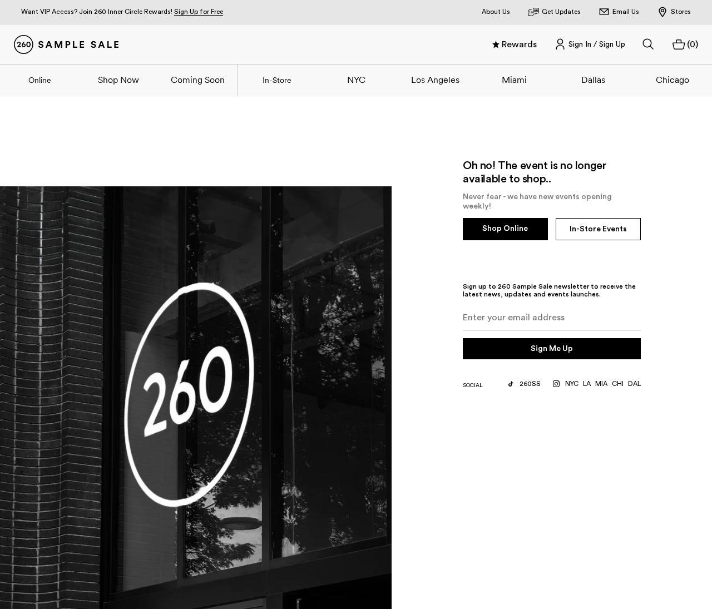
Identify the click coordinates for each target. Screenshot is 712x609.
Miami (514, 79)
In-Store (277, 80)
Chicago (672, 79)
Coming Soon (198, 79)
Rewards (519, 44)
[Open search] (648, 44)
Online (39, 80)
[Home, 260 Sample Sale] (66, 44)
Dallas (593, 79)
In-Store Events (598, 229)
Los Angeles (435, 79)
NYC (356, 79)
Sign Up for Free (198, 11)
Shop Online (505, 228)
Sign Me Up (552, 349)
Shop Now (118, 79)
